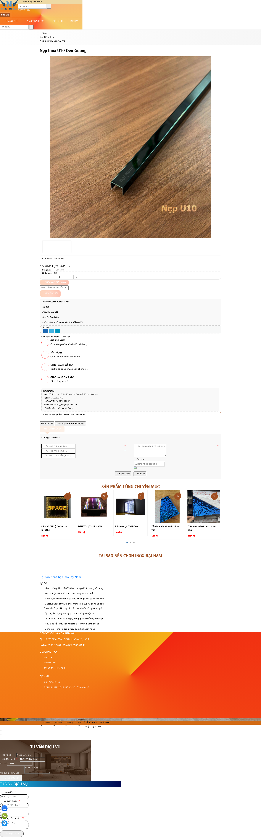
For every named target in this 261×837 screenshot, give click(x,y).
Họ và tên (8, 755)
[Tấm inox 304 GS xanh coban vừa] (130, 506)
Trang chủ (12, 21)
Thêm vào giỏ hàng (55, 282)
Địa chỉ (3, 763)
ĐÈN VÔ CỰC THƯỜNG (89, 527)
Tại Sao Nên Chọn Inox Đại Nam (130, 555)
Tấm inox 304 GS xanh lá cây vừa (203, 494)
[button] (135, 468)
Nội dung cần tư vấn (11, 773)
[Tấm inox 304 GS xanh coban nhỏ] (167, 506)
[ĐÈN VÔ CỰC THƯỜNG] (93, 506)
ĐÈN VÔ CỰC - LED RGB (53, 527)
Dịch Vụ (74, 21)
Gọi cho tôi (51, 294)
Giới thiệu (58, 21)
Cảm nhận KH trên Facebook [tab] (70, 424)
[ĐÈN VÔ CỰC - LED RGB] (57, 506)
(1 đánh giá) (52, 266)
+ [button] (76, 277)
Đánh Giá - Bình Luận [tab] (74, 415)
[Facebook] (46, 331)
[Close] (1, 730)
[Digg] (58, 331)
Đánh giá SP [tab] (47, 424)
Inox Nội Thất (49, 663)
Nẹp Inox (48, 658)
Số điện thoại (10, 759)
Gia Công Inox (35, 21)
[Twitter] (52, 331)
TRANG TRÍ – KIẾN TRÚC (54, 668)
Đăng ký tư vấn (11, 778)
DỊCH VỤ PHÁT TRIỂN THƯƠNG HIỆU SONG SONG (66, 687)
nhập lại (141, 474)
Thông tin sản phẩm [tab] (52, 415)
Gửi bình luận (123, 474)
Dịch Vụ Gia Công (52, 682)
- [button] (42, 277)
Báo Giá (5, 15)
